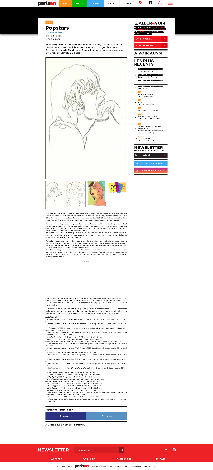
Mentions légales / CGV (102, 466)
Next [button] (122, 118)
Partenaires (124, 459)
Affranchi (142, 102)
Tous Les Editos (151, 45)
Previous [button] (50, 118)
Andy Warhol (56, 33)
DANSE (111, 3)
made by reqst (150, 466)
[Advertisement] (86, 278)
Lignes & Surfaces (145, 71)
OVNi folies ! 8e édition (148, 110)
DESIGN (95, 3)
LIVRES (127, 3)
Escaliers (141, 83)
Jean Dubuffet (144, 139)
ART (65, 3)
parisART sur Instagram (153, 170)
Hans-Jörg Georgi (145, 94)
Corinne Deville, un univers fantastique (149, 127)
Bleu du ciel (143, 89)
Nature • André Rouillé (147, 77)
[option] (86, 118)
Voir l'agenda (151, 39)
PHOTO (79, 3)
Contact (160, 459)
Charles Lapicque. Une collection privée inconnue (149, 117)
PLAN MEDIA (89, 459)
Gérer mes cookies (133, 466)
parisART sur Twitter (149, 164)
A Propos (56, 459)
